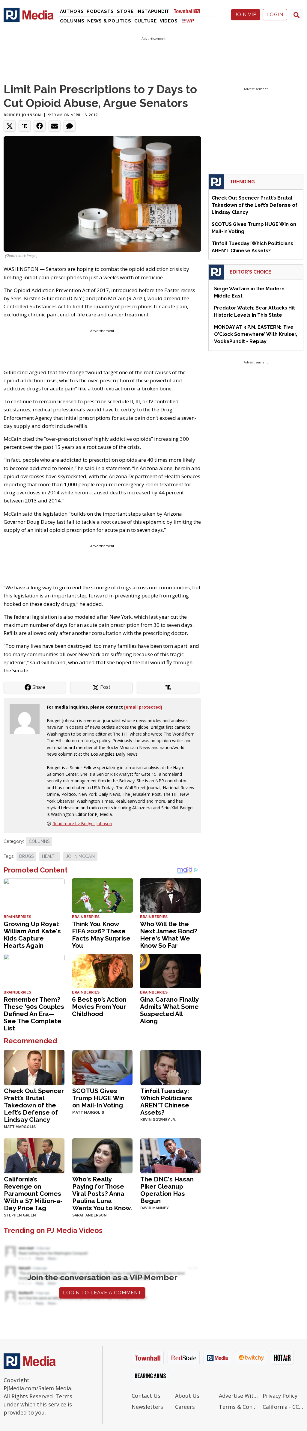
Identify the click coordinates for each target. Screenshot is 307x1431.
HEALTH (50, 856)
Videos (169, 21)
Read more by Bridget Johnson (82, 823)
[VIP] (187, 20)
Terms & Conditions (239, 1406)
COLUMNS (39, 841)
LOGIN (275, 14)
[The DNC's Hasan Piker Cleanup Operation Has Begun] (170, 1155)
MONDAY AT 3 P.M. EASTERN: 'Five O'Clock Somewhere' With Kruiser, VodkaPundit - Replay (255, 334)
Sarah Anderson (89, 1215)
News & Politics (109, 21)
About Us (187, 1395)
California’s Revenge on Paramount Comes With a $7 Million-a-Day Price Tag (33, 1193)
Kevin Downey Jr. (158, 1120)
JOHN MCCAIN (80, 856)
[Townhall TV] (189, 11)
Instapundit (153, 11)
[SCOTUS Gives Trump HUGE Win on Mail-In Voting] (102, 1067)
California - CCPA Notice (283, 1406)
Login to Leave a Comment (102, 1293)
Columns (72, 21)
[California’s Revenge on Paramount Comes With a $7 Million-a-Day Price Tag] (34, 1155)
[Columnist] (27, 718)
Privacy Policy (280, 1395)
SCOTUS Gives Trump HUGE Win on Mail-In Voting (98, 1098)
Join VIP (245, 14)
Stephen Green (20, 1215)
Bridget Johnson (22, 114)
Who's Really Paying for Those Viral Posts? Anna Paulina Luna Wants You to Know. (102, 1193)
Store (125, 11)
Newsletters (147, 1406)
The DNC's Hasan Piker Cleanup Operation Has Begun (167, 1189)
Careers (185, 1406)
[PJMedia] (29, 14)
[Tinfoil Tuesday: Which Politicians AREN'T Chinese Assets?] (170, 1067)
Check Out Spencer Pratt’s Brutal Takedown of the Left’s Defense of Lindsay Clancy (34, 1105)
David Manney (154, 1208)
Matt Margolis (20, 1127)
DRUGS (26, 856)
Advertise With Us (239, 1395)
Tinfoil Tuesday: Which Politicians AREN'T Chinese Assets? (166, 1101)
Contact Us (146, 1395)
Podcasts (100, 11)
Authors (72, 11)
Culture (145, 21)
